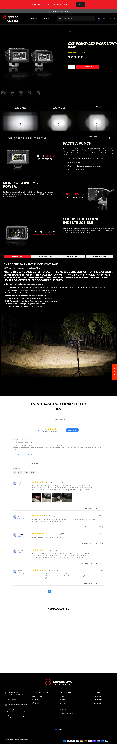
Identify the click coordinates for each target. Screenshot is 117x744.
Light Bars (35, 700)
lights (26, 472)
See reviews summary (93, 53)
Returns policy (98, 700)
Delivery (62, 700)
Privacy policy (98, 703)
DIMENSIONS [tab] (72, 256)
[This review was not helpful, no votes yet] (102, 509)
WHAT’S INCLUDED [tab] (44, 256)
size (14, 472)
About (62, 696)
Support (34, 18)
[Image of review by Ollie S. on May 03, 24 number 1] (36, 497)
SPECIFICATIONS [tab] (99, 256)
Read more (48, 492)
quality (20, 472)
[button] (114, 372)
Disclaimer (97, 696)
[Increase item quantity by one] (73, 67)
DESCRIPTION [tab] (17, 256)
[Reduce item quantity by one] (69, 67)
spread (32, 472)
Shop (24, 18)
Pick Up (62, 706)
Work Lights (36, 703)
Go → (80, 4)
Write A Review (72, 430)
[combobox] (20, 463)
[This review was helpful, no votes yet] (99, 509)
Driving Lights (37, 696)
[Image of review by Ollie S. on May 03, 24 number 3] (57, 497)
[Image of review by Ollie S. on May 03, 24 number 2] (46, 497)
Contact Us (63, 710)
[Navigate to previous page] (45, 591)
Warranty (62, 703)
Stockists (46, 18)
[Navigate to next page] (71, 591)
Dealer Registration (66, 713)
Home (69, 31)
